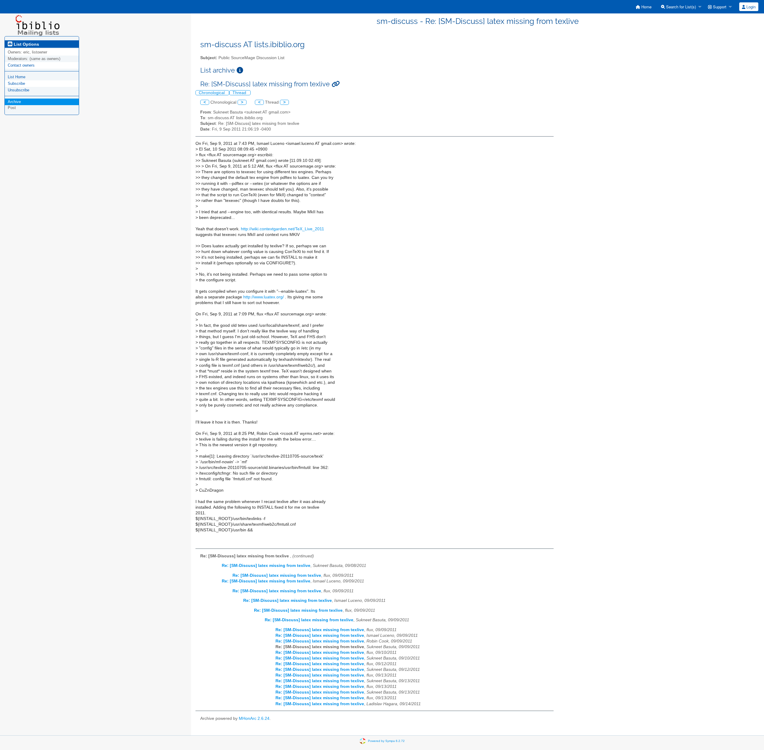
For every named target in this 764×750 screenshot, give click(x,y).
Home (645, 7)
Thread (239, 93)
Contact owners (21, 65)
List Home (16, 77)
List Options (26, 44)
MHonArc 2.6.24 (254, 718)
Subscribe (16, 83)
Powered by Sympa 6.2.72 (386, 741)
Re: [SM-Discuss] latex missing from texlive (266, 565)
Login (750, 7)
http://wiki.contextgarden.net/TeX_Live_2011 (282, 229)
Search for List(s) (680, 7)
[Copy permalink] (336, 84)
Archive (14, 101)
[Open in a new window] (240, 70)
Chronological (212, 93)
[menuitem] (643, 6)
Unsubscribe (18, 90)
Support (719, 7)
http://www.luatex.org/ (263, 297)
